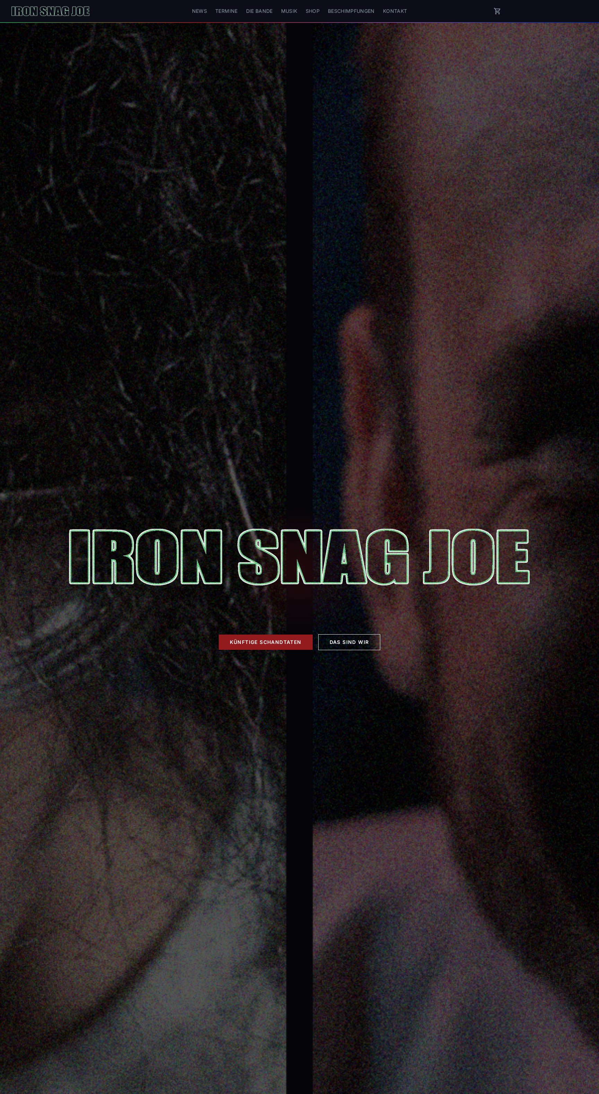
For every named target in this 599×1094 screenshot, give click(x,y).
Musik (289, 11)
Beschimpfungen (351, 11)
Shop (313, 11)
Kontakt (395, 11)
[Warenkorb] (497, 11)
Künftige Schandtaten (266, 642)
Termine (226, 11)
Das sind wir (349, 642)
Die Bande (259, 11)
